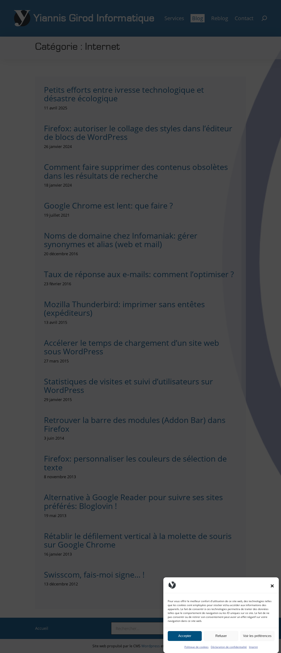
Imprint (253, 647)
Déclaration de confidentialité (229, 647)
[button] (272, 586)
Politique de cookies (196, 647)
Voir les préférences (257, 636)
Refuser (221, 636)
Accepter (184, 636)
